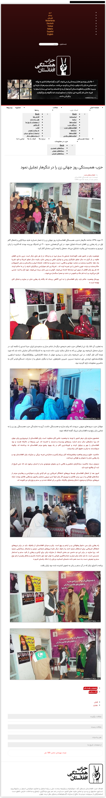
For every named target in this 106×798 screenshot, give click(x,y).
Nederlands (50, 20)
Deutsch (50, 23)
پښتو (50, 15)
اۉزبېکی (50, 18)
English (50, 34)
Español (50, 31)
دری (50, 12)
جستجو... (63, 44)
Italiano (50, 29)
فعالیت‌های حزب (89, 175)
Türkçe (50, 26)
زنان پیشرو (93, 692)
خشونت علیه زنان (90, 688)
